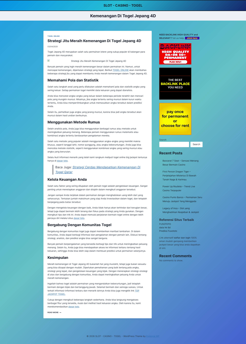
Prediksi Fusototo (168, 231)
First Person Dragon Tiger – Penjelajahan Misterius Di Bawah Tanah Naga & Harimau (179, 175)
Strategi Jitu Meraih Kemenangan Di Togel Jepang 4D (94, 41)
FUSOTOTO (165, 224)
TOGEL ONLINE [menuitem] (121, 70)
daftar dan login (182, 237)
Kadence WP (152, 336)
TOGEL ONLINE (54, 36)
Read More (54, 312)
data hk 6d (165, 227)
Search (162, 139)
